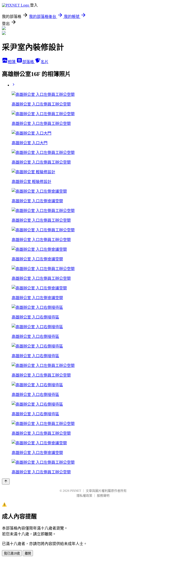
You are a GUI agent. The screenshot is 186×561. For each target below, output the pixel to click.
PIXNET (75, 491)
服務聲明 (103, 495)
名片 (44, 62)
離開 (28, 553)
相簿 (12, 62)
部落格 (28, 62)
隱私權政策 (84, 495)
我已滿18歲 (12, 553)
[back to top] (6, 481)
